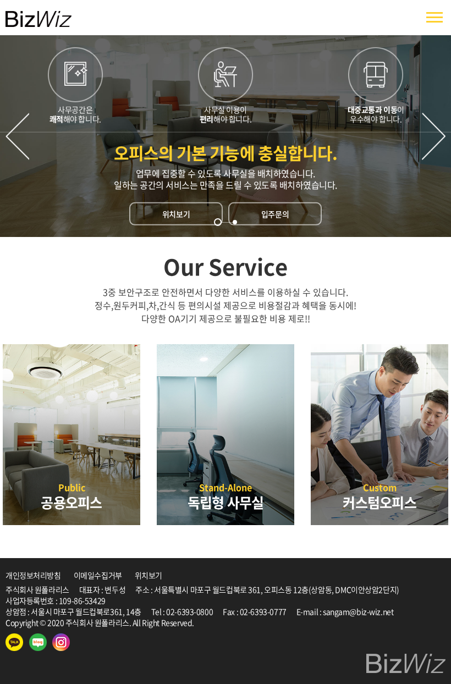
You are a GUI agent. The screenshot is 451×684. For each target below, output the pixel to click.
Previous (17, 136)
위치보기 (176, 213)
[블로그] (38, 642)
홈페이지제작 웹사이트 (230, 622)
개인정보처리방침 (33, 575)
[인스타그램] (61, 642)
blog (273, 622)
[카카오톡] (14, 642)
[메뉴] (434, 17)
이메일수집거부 (98, 575)
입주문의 (275, 213)
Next (434, 136)
